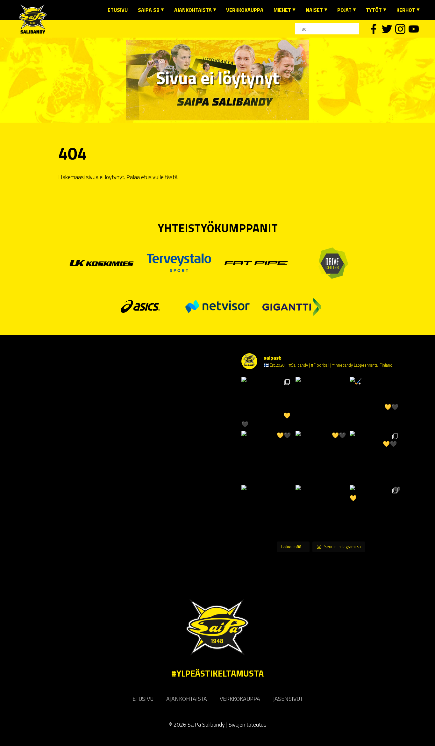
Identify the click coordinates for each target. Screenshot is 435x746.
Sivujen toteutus (248, 724)
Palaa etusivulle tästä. (152, 177)
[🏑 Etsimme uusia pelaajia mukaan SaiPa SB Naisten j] (375, 402)
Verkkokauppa (244, 10)
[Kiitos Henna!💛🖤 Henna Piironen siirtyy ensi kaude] (321, 456)
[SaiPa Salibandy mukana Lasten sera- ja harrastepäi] (266, 402)
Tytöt (374, 10)
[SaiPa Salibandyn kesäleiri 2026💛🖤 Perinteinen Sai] (375, 456)
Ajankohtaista (193, 10)
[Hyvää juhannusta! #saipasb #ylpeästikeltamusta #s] (321, 402)
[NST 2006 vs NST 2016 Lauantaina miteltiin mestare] (321, 510)
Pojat (344, 10)
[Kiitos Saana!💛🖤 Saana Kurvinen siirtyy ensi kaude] (266, 456)
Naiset (314, 10)
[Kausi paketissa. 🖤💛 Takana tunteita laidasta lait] (375, 510)
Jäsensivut (288, 698)
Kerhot (405, 10)
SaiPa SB (149, 10)
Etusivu (118, 10)
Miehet (282, 10)
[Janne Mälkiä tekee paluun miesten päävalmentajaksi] (266, 510)
